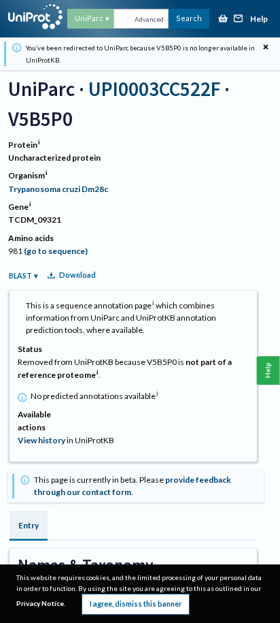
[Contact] (238, 19)
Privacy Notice (40, 603)
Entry (28, 525)
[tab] (29, 526)
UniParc (89, 18)
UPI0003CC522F (154, 88)
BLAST (20, 275)
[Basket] (223, 19)
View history (41, 440)
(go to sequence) (56, 251)
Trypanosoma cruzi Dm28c (58, 189)
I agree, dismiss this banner (135, 603)
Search (189, 18)
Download (77, 274)
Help (259, 19)
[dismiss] (266, 48)
